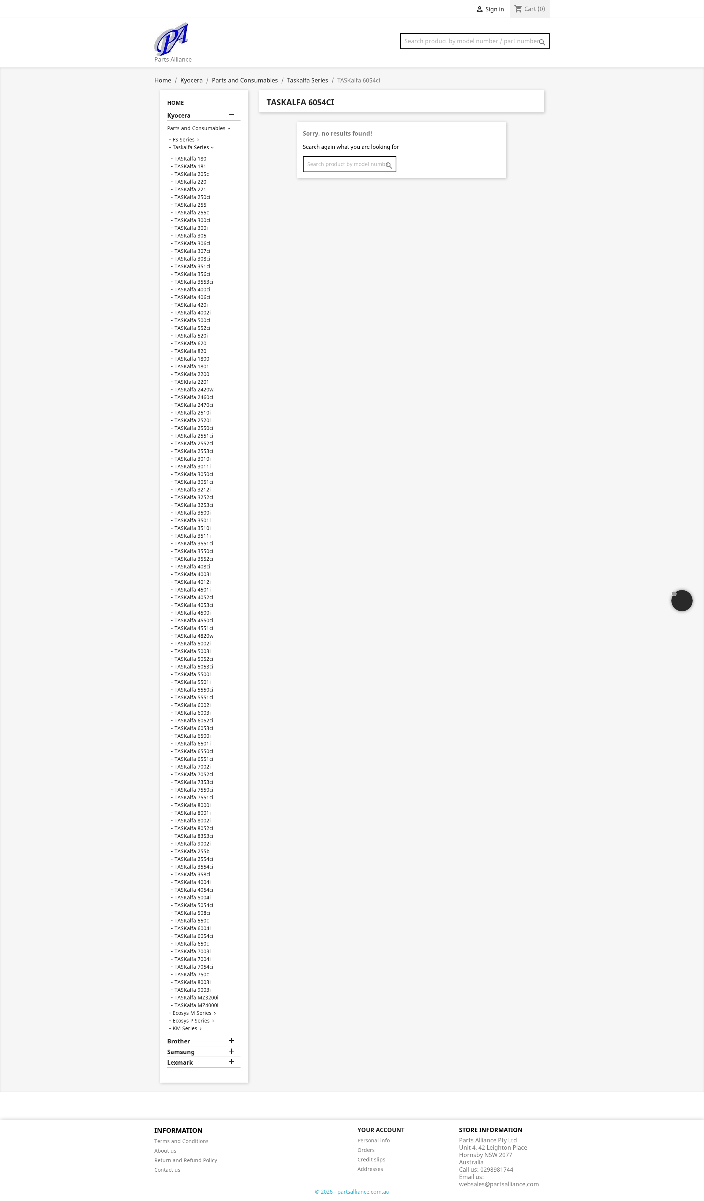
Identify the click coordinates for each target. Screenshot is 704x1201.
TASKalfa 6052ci (194, 720)
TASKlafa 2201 (192, 381)
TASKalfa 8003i (193, 982)
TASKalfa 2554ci (194, 858)
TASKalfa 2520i (193, 420)
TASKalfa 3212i (193, 489)
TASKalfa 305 (190, 235)
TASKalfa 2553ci (194, 450)
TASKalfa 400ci (192, 289)
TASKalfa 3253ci (194, 504)
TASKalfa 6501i (193, 743)
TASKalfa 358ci (192, 874)
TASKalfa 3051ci (194, 481)
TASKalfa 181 (190, 166)
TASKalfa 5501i (193, 681)
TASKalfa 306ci (192, 243)
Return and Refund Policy (185, 1160)
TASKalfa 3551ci (194, 543)
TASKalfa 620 (190, 343)
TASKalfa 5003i (193, 651)
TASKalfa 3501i (193, 520)
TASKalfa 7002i (193, 766)
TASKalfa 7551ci (194, 797)
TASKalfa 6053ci (194, 728)
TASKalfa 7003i (193, 951)
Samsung (181, 1052)
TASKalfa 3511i (193, 535)
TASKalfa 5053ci (194, 666)
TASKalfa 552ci (192, 327)
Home (175, 102)
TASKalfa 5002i (193, 643)
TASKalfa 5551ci (194, 697)
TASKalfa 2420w (194, 389)
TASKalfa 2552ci (194, 443)
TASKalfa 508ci (192, 912)
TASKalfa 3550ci (194, 551)
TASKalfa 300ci (192, 220)
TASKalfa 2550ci (194, 427)
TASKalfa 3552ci (194, 558)
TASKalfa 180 (190, 158)
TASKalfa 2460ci (194, 397)
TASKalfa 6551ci (194, 758)
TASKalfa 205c (192, 173)
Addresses (370, 1168)
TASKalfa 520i (191, 335)
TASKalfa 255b (192, 851)
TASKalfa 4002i (193, 312)
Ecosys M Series (192, 1012)
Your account (381, 1130)
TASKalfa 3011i (193, 466)
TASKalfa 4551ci (194, 628)
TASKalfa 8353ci (194, 835)
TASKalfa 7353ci (194, 781)
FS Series (184, 139)
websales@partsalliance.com (499, 1184)
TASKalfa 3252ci (194, 497)
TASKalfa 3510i (193, 527)
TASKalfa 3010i (193, 458)
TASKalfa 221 (190, 189)
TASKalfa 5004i (193, 897)
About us (165, 1150)
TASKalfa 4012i (193, 581)
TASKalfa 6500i (193, 735)
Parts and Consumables (196, 128)
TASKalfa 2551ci (194, 435)
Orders (366, 1149)
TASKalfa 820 (190, 350)
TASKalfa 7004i (193, 958)
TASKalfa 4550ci (194, 620)
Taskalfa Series (191, 147)
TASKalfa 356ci (192, 273)
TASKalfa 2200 (192, 374)
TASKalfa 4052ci (194, 597)
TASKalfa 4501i (193, 589)
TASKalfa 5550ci (194, 689)
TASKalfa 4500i (193, 612)
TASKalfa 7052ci (194, 774)
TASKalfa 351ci (192, 266)
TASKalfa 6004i (193, 928)
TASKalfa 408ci (192, 566)
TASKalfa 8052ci (194, 828)
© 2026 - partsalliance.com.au (352, 1191)
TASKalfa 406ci (192, 297)
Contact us (167, 1169)
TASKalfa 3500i (193, 512)
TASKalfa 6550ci (194, 751)
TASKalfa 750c (192, 974)
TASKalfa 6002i (193, 704)
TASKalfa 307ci (192, 250)
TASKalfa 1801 (192, 366)
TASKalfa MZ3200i (197, 997)
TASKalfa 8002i (193, 820)
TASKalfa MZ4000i (197, 1005)
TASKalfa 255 (190, 204)
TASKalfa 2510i (193, 412)
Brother (178, 1041)
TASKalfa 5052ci (194, 658)
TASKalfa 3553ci (194, 281)
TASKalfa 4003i (193, 574)
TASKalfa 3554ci (194, 866)
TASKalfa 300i (191, 227)
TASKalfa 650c (192, 943)
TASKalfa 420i (191, 304)
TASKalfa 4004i (193, 881)
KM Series (185, 1028)
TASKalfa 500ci (192, 320)
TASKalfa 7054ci (194, 966)
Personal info (374, 1140)
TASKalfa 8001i (193, 812)
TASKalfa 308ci (192, 258)
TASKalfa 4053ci (194, 604)
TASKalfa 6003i (193, 712)
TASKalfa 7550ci (194, 789)
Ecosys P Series (191, 1020)
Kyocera (179, 115)
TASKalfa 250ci (192, 197)
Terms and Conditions (181, 1141)
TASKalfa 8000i (193, 805)
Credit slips (371, 1159)
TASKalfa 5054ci (194, 905)
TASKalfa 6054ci (194, 935)
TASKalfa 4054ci (194, 889)
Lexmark (180, 1062)
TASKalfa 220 (190, 181)
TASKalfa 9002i (193, 843)
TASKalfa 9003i (193, 989)
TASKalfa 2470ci (194, 404)
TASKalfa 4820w (194, 635)
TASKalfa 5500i (193, 674)
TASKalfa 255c (192, 212)
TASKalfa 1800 (192, 358)
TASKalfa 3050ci (194, 474)
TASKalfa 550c (192, 920)
